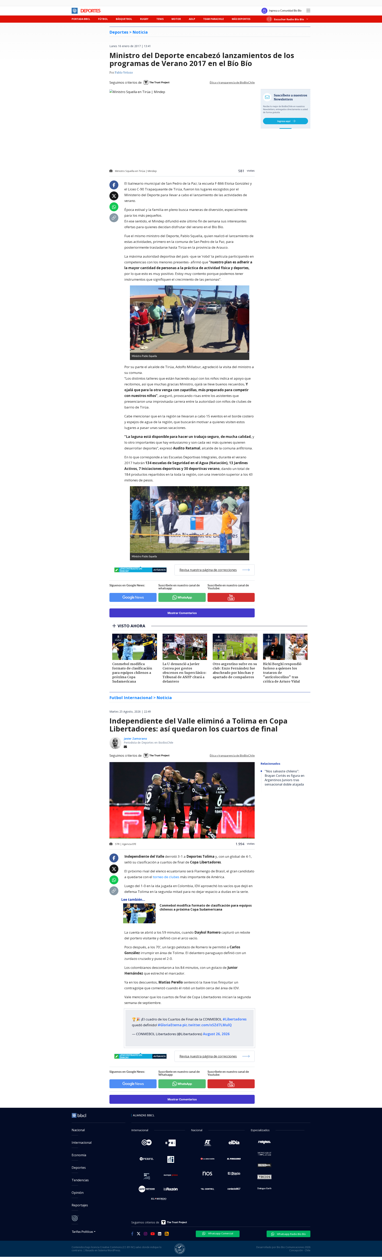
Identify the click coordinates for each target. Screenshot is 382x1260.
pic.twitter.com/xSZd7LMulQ (207, 1025)
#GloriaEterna (170, 1025)
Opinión (78, 1192)
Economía (79, 1155)
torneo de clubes (166, 877)
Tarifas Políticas (82, 1231)
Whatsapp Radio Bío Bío (291, 1234)
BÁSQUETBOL (124, 19)
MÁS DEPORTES (241, 19)
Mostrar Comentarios (182, 613)
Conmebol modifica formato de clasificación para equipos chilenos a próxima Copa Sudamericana (206, 907)
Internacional (82, 1142)
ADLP (192, 19)
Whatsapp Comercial (220, 1233)
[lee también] (140, 913)
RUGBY (144, 19)
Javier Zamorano (135, 738)
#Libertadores (235, 1019)
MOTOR (176, 19)
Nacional (78, 1130)
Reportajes (80, 1205)
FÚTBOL (103, 19)
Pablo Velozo (124, 72)
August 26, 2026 (216, 1034)
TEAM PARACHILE (213, 19)
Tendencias (80, 1180)
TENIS (160, 19)
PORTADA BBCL (81, 19)
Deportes (79, 1167)
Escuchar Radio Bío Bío (289, 19)
